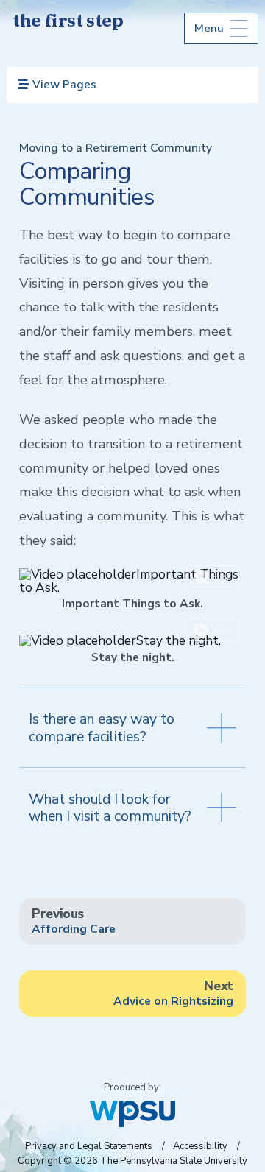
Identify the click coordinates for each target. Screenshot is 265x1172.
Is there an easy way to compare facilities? (101, 727)
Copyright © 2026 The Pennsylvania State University (132, 1161)
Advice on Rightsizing (173, 993)
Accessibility (200, 1146)
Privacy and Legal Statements (88, 1146)
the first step (68, 22)
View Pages (62, 85)
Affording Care (74, 921)
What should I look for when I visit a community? (110, 807)
